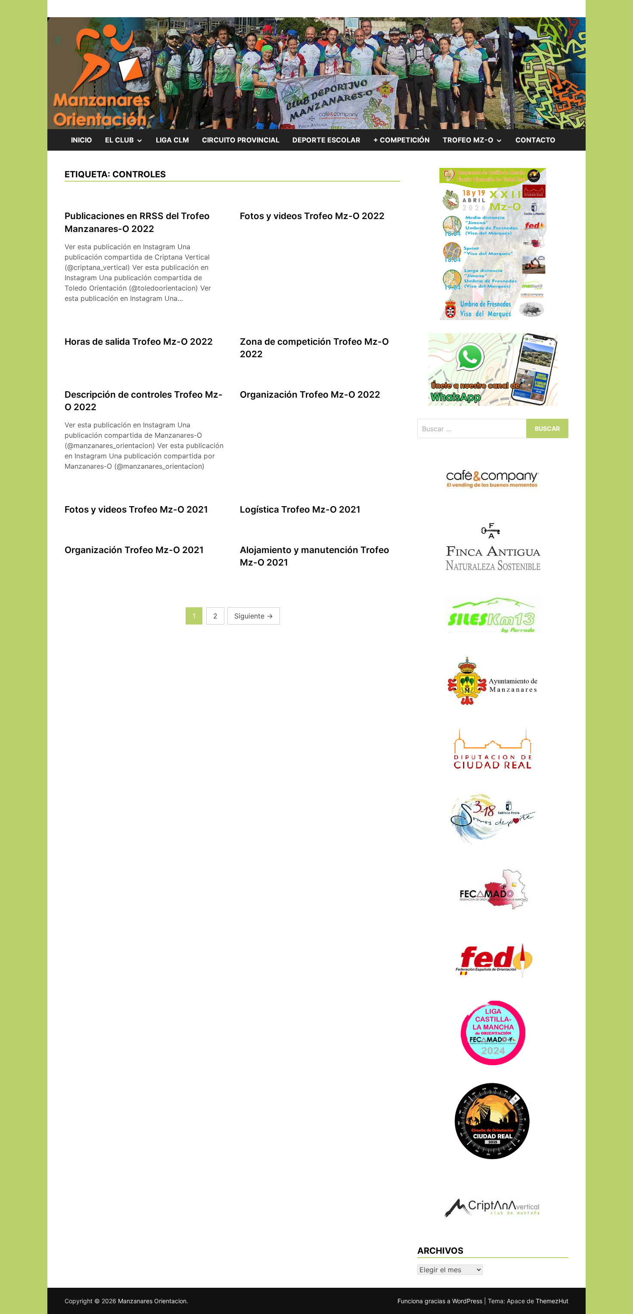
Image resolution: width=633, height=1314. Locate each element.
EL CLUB (127, 143)
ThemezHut (552, 1301)
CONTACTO (535, 140)
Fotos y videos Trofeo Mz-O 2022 (312, 215)
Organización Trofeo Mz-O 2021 (134, 549)
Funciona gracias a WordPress (440, 1301)
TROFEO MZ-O (476, 143)
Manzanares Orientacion (152, 1301)
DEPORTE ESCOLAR (326, 140)
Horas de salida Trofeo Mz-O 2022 (139, 341)
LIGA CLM (172, 140)
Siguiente (253, 616)
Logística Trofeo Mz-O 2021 (300, 509)
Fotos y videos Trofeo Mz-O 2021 (136, 509)
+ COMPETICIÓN (401, 140)
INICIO (81, 140)
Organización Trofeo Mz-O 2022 (310, 394)
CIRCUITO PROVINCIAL (240, 140)
